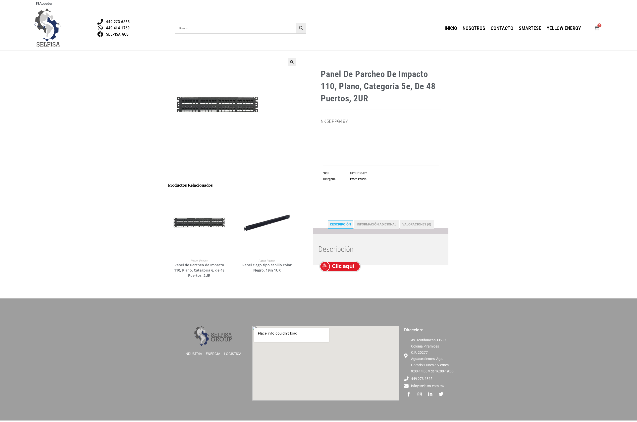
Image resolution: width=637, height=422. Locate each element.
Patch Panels (199, 261)
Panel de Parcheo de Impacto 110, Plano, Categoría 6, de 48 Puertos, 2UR (199, 270)
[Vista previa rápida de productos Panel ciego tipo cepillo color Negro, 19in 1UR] (296, 200)
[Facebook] (409, 394)
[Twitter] (441, 394)
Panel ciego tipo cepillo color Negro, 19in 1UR (267, 268)
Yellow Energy (564, 28)
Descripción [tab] (340, 224)
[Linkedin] (430, 394)
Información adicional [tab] (376, 224)
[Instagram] (419, 394)
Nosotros (474, 28)
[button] (292, 62)
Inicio (451, 28)
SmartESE (530, 28)
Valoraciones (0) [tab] (416, 224)
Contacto (502, 28)
